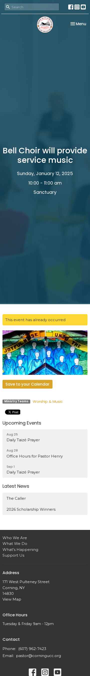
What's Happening (20, 549)
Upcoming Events (21, 423)
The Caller (16, 498)
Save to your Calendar (28, 384)
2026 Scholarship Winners (31, 509)
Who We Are (14, 537)
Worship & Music (48, 401)
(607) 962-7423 (32, 648)
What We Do (14, 543)
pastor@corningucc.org (38, 655)
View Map (11, 599)
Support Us (13, 555)
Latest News (15, 486)
